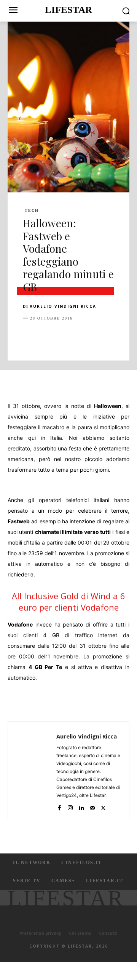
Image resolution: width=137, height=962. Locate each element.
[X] (48, 337)
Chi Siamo (80, 933)
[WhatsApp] (83, 337)
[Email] (118, 337)
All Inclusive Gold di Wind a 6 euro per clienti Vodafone (68, 601)
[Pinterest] (65, 337)
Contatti (108, 933)
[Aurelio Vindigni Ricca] (34, 771)
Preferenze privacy (40, 933)
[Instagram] (70, 806)
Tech (32, 211)
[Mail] (92, 806)
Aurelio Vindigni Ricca (63, 306)
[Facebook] (30, 337)
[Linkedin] (100, 337)
